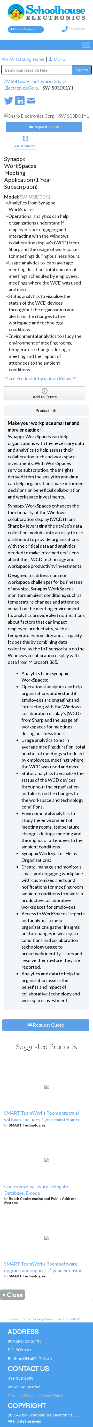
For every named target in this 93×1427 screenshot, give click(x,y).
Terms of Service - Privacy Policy (35, 1395)
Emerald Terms (19, 1319)
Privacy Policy (42, 1319)
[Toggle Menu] (86, 44)
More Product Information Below (38, 378)
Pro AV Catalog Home (23, 59)
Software (42, 81)
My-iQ (59, 59)
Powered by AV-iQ (68, 1319)
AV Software (17, 81)
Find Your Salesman (24, 29)
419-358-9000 (76, 29)
